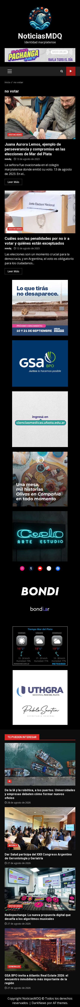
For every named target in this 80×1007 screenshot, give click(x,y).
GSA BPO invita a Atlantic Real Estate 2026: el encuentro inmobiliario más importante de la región (40, 949)
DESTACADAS (15, 134)
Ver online (70, 71)
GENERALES (14, 966)
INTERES (13, 845)
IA (9, 781)
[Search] (61, 71)
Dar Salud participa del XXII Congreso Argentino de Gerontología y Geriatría (40, 828)
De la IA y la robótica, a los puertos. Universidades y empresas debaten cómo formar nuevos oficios (40, 764)
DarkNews (39, 1003)
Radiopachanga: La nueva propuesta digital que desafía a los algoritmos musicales (40, 889)
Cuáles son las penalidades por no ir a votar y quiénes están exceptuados (40, 212)
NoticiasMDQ (40, 36)
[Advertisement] (40, 55)
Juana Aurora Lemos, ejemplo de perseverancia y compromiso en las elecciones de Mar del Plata (40, 117)
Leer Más (13, 182)
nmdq (8, 159)
